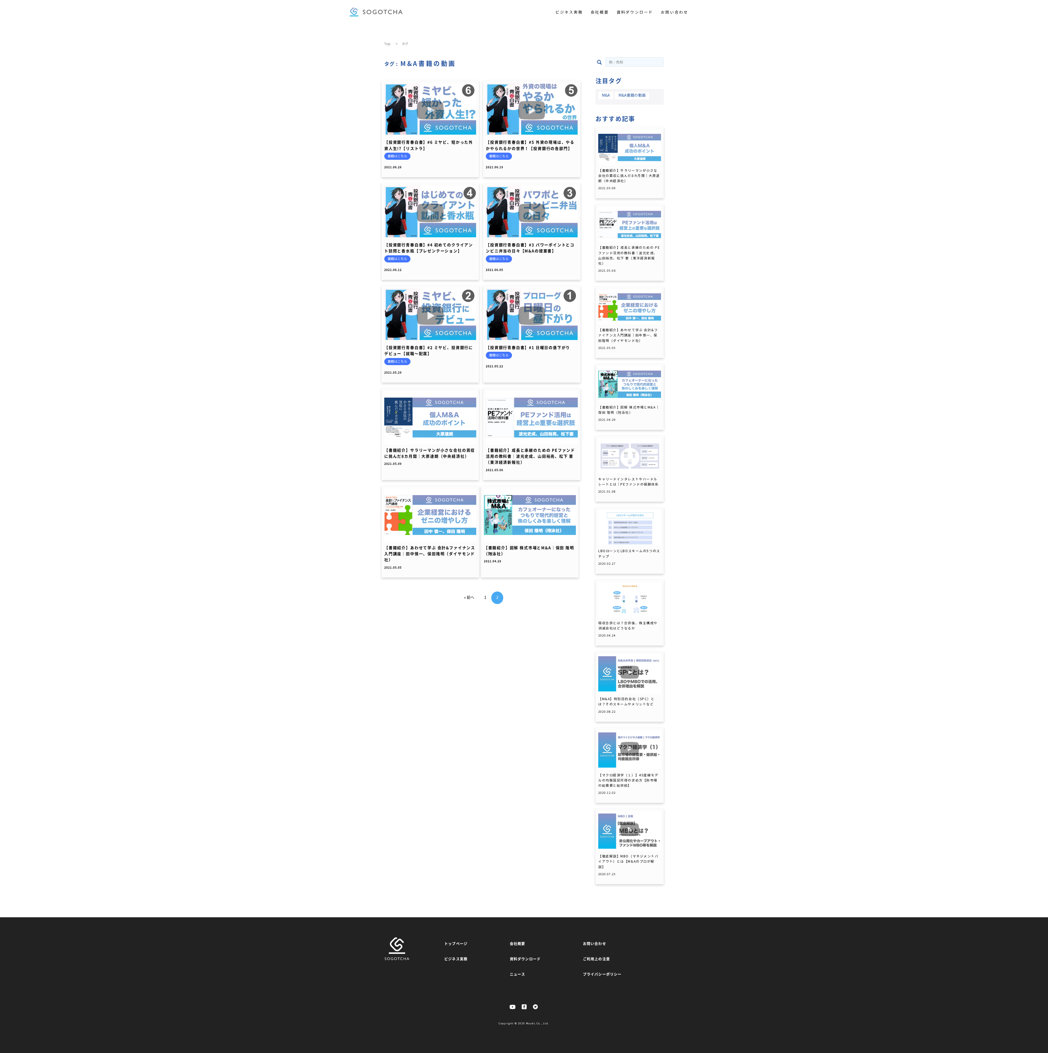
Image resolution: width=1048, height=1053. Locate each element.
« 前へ (469, 597)
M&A (606, 95)
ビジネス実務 (569, 12)
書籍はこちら (397, 156)
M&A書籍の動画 (632, 95)
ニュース (517, 974)
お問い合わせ (674, 12)
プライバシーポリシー (602, 974)
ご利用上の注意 (596, 958)
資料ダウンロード (635, 12)
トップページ (456, 943)
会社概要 (600, 12)
